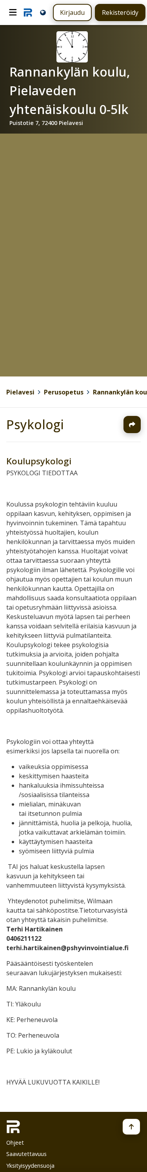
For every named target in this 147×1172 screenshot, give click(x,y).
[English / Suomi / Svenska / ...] (43, 12)
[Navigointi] (13, 12)
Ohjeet (15, 1142)
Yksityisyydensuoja (30, 1165)
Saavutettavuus (26, 1154)
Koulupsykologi (38, 461)
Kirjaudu (72, 12)
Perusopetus (63, 392)
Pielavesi (20, 392)
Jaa (132, 424)
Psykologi (35, 424)
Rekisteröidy (120, 12)
